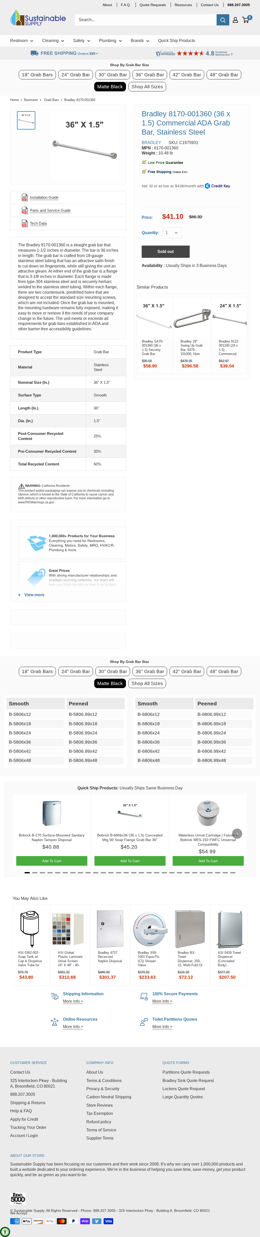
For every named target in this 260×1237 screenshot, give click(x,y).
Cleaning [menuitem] (50, 40)
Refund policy (98, 1122)
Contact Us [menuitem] (210, 5)
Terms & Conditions (104, 1080)
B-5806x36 (20, 742)
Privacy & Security (102, 1089)
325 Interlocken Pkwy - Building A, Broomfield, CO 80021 (38, 1083)
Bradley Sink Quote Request (188, 1080)
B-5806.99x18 (83, 723)
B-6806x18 (149, 723)
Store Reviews (99, 1105)
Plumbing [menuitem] (107, 40)
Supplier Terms (99, 1138)
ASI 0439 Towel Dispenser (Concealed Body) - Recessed (229, 959)
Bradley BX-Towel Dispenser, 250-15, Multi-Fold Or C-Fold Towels (190, 959)
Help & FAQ (21, 1111)
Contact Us (20, 1072)
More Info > (162, 1001)
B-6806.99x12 (212, 714)
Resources (183, 5)
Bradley (151, 142)
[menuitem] (239, 5)
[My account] (235, 20)
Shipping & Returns (27, 1103)
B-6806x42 (149, 751)
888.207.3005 (22, 1094)
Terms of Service (101, 1130)
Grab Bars (51, 100)
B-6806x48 (149, 760)
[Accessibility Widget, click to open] (5, 1232)
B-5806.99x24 (83, 732)
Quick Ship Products (97, 788)
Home (14, 100)
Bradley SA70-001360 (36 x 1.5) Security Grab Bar (152, 347)
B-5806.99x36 (83, 742)
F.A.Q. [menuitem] (126, 5)
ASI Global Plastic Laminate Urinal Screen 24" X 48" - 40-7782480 (70, 959)
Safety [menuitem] (79, 40)
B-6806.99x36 (212, 742)
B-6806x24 (149, 732)
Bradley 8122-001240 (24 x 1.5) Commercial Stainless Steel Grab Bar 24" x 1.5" (230, 347)
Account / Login (24, 1135)
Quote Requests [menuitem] (153, 5)
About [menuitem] (107, 5)
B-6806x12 (149, 714)
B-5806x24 (20, 732)
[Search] (223, 19)
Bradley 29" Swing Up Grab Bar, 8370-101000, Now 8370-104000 (192, 347)
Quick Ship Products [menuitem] (176, 40)
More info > (73, 1001)
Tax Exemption (99, 1113)
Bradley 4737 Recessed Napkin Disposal (110, 957)
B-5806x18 (20, 723)
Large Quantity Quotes (182, 1097)
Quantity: (150, 233)
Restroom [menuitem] (19, 40)
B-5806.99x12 (83, 714)
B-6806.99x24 (212, 732)
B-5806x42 (20, 751)
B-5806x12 (20, 714)
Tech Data (38, 223)
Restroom (31, 100)
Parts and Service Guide (50, 210)
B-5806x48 (20, 760)
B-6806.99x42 (212, 751)
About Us (94, 1072)
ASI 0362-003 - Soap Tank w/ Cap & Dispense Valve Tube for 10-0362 (30, 959)
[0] (245, 20)
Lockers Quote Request (183, 1089)
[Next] (237, 834)
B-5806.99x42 (83, 751)
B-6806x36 (149, 742)
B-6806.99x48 (212, 760)
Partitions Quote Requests (186, 1072)
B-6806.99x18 (212, 723)
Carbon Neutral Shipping (108, 1097)
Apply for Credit (24, 1119)
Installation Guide (44, 197)
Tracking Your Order (28, 1127)
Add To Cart (51, 861)
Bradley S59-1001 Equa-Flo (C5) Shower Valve (148, 959)
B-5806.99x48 (83, 760)
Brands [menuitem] (137, 40)
